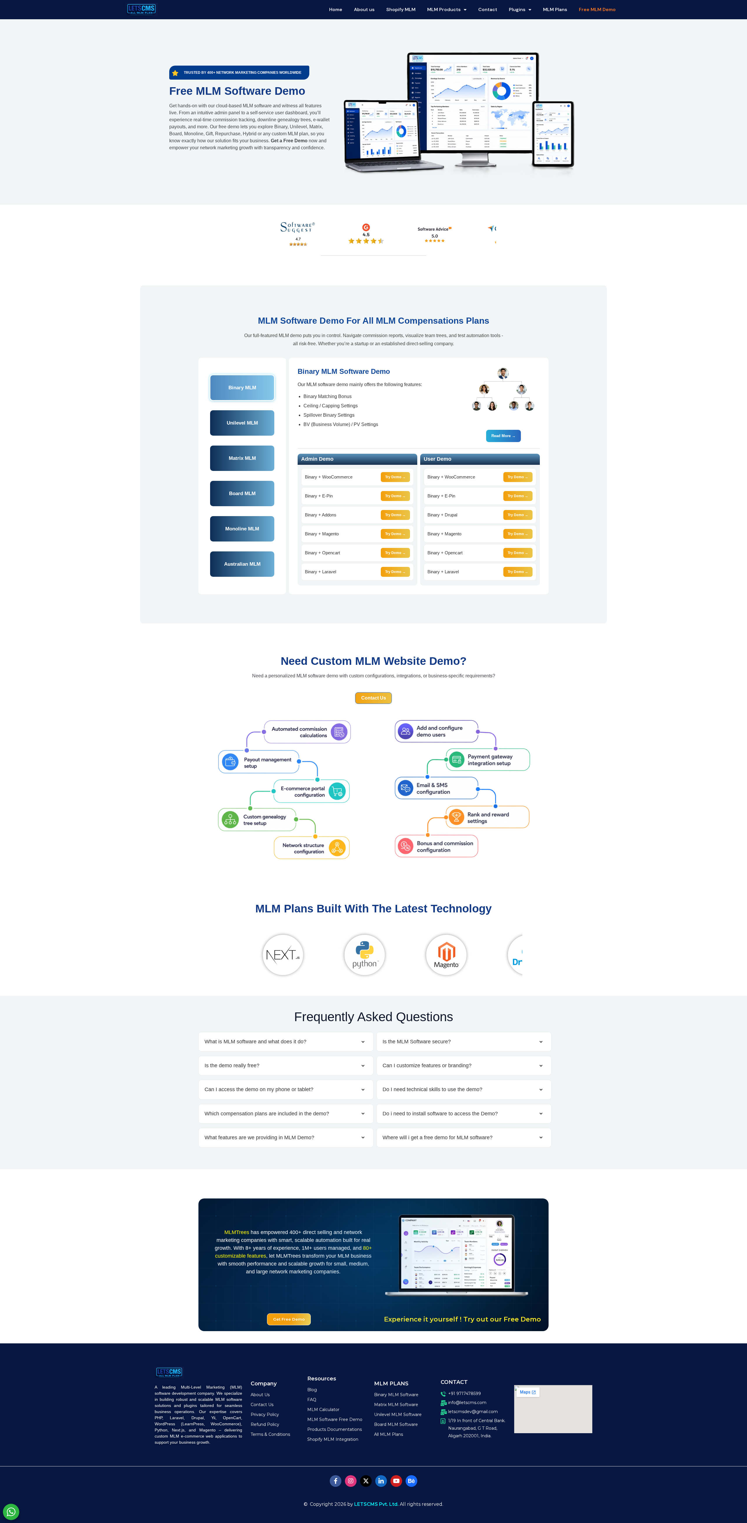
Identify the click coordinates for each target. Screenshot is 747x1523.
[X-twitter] (366, 1481)
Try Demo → (395, 477)
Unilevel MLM (242, 423)
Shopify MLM (401, 9)
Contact (487, 9)
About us (364, 9)
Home (335, 9)
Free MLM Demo (597, 9)
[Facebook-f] (335, 1481)
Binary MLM (242, 387)
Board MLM (242, 493)
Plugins (517, 9)
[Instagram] (351, 1481)
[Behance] (411, 1481)
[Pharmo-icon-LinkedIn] (381, 1481)
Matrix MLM (242, 458)
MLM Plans (555, 9)
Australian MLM (242, 564)
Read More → (503, 436)
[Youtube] (396, 1481)
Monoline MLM (242, 529)
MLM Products (444, 9)
